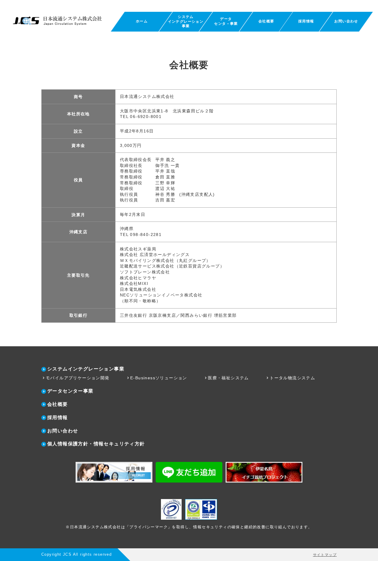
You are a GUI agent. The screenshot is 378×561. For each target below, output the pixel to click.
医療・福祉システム (228, 377)
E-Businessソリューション (158, 377)
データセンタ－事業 (226, 21)
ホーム (142, 21)
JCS (67, 554)
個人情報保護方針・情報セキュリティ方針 (96, 443)
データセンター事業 (70, 390)
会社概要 (266, 21)
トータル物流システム (292, 377)
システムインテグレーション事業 (186, 21)
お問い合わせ (346, 21)
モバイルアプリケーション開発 (78, 377)
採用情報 (306, 21)
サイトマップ (325, 555)
